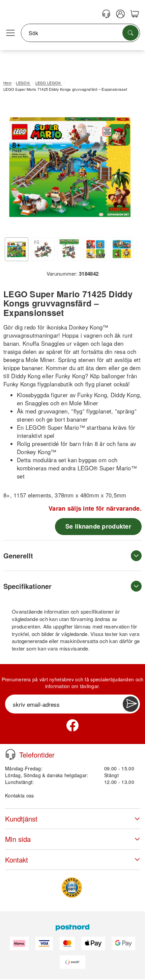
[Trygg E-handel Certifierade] (72, 887)
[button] (70, 165)
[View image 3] (69, 249)
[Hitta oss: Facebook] (72, 725)
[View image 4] (95, 249)
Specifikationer (27, 586)
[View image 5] (122, 249)
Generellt (18, 555)
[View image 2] (43, 249)
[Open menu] (10, 33)
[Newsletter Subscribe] (130, 704)
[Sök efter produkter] (130, 33)
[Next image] (126, 167)
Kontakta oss (19, 795)
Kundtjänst (21, 819)
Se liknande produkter (98, 526)
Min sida (18, 839)
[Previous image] (13, 167)
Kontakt (16, 860)
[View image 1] (16, 249)
